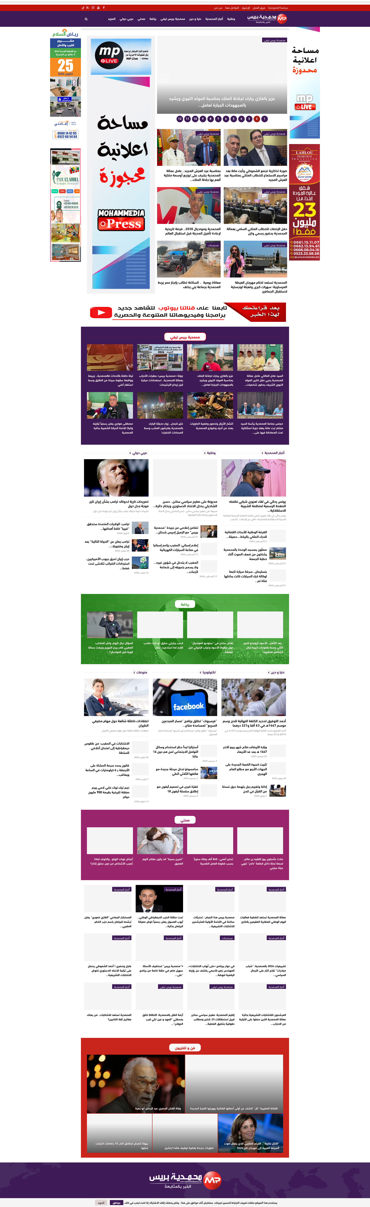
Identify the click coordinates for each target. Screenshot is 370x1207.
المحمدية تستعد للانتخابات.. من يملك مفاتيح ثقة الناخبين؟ (109, 1017)
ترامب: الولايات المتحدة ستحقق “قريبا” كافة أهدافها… (108, 525)
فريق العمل (259, 7)
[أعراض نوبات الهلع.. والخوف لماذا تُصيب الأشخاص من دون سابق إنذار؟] (110, 840)
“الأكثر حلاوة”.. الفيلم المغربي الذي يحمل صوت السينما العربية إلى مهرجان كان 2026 (251, 1145)
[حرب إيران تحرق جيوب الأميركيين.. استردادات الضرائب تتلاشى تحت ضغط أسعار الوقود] (140, 563)
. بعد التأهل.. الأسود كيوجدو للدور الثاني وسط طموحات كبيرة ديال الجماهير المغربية (263, 647)
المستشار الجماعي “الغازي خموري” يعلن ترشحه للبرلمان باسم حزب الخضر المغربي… (107, 921)
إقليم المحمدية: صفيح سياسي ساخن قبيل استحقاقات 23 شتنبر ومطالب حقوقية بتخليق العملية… (213, 1019)
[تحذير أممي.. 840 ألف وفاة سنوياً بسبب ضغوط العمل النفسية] (210, 840)
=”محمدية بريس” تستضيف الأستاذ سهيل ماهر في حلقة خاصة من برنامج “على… (161, 970)
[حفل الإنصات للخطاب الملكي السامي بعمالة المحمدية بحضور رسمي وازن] (255, 205)
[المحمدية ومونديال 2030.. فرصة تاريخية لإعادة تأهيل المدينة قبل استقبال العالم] (188, 205)
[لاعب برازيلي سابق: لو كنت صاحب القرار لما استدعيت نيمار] (160, 625)
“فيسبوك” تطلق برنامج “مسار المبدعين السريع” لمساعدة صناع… (189, 722)
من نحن (218, 7)
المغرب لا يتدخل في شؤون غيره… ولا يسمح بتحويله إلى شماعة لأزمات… (176, 566)
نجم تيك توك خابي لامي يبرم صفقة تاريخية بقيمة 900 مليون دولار (108, 791)
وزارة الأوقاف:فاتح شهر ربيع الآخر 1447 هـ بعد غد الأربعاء (245, 749)
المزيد (111, 18)
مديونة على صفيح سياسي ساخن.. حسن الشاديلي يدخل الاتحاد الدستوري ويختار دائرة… (185, 503)
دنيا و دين (195, 18)
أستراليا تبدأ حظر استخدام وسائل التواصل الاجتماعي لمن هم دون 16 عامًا (175, 751)
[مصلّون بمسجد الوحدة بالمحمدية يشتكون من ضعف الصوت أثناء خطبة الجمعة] (277, 553)
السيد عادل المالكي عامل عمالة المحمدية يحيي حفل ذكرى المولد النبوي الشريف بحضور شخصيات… (263, 380)
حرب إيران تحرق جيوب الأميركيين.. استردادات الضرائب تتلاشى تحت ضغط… (107, 563)
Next (165, 78)
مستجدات (213, 245)
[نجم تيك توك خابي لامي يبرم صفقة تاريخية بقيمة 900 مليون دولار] (140, 791)
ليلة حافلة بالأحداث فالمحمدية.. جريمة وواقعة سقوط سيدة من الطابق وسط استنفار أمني (110, 380)
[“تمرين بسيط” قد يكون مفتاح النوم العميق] (160, 840)
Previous (279, 78)
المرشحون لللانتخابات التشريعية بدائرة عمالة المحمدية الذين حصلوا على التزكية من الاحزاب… (262, 1019)
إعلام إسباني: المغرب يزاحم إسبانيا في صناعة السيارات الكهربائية (175, 547)
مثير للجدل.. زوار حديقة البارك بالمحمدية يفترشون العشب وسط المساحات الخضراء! (163, 428)
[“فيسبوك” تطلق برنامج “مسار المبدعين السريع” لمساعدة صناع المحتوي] (185, 697)
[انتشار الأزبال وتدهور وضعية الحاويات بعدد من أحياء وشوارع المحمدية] (210, 405)
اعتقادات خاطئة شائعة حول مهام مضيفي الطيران (120, 722)
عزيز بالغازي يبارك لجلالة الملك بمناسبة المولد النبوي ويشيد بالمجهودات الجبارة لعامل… (222, 101)
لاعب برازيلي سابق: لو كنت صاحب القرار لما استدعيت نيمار (163, 645)
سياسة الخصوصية (278, 7)
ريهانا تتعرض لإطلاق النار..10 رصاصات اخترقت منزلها (122, 1145)
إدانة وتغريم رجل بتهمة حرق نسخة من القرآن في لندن (244, 788)
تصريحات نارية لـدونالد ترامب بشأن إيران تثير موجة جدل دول (119, 503)
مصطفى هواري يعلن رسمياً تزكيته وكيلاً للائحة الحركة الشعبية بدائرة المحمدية (113, 428)
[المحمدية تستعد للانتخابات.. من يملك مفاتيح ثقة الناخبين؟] (107, 996)
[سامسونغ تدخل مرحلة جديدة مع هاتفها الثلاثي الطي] (209, 773)
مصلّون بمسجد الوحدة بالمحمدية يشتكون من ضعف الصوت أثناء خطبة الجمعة (245, 553)
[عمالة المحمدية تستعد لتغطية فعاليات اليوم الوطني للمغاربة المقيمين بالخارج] (262, 899)
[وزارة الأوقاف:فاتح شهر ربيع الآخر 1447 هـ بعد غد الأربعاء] (277, 751)
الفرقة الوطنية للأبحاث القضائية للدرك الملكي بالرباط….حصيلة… (246, 534)
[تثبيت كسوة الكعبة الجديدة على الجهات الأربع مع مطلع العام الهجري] (277, 768)
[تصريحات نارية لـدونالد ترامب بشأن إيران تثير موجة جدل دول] (116, 478)
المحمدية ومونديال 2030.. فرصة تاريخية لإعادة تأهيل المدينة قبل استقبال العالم (193, 230)
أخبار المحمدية (214, 18)
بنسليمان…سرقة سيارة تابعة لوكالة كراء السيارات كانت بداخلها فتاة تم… (245, 575)
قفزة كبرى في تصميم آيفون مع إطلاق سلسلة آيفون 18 (177, 788)
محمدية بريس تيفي (173, 18)
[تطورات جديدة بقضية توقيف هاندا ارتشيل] (185, 1133)
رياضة (153, 18)
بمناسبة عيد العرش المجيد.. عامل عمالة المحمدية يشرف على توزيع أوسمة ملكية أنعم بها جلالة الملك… (192, 175)
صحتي (141, 18)
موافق (116, 1202)
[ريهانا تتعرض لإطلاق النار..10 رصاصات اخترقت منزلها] (119, 1133)
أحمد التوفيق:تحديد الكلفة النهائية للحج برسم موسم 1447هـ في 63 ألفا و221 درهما (254, 722)
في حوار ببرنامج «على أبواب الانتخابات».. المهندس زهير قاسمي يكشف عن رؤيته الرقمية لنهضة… (211, 970)
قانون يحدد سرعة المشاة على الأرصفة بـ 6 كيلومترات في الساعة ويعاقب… (107, 769)
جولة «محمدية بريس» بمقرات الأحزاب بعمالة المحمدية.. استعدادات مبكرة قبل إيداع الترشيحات (161, 380)
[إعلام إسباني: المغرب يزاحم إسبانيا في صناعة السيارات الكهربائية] (209, 549)
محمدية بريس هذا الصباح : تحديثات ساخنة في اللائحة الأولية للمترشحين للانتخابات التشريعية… (213, 921)
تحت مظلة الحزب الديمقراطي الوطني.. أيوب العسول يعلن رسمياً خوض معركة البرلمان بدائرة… (160, 921)
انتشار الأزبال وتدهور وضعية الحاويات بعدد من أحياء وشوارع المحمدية (211, 425)
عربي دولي (126, 18)
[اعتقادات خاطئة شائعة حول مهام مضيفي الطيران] (116, 697)
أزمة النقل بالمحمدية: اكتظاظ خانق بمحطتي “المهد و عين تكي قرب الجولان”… (162, 1019)
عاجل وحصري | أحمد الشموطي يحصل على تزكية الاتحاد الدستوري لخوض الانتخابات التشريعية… (109, 970)
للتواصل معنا (232, 7)
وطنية (231, 18)
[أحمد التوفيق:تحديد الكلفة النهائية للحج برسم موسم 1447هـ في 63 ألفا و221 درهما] (253, 697)
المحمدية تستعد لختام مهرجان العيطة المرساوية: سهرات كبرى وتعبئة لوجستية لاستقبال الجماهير (259, 286)
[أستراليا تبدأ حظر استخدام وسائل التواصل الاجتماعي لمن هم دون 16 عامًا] (209, 751)
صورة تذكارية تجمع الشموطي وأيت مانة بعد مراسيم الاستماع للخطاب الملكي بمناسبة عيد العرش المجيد (255, 175)
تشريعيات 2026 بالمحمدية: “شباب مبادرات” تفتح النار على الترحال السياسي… (266, 970)
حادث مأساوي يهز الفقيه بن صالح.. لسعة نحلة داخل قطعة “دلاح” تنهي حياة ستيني (262, 863)
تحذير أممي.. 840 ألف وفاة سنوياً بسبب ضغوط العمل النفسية (213, 861)
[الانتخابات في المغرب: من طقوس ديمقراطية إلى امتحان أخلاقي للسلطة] (140, 747)
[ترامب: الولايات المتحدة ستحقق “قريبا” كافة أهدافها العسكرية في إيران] (140, 528)
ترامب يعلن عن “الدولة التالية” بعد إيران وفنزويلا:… (107, 543)
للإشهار (246, 7)
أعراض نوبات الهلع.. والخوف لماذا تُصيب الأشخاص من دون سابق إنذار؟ (111, 861)
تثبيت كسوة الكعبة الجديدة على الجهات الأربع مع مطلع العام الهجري (246, 768)
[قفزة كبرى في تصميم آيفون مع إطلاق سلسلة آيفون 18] (209, 790)
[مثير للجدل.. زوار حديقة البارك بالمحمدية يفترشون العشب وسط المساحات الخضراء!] (160, 405)
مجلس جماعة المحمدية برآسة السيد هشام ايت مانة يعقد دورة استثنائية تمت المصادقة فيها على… (262, 428)
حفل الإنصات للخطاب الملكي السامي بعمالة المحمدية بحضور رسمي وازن (257, 230)
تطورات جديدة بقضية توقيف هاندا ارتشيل (189, 1147)
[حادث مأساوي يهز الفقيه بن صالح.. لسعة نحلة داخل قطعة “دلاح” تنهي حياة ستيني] (260, 840)
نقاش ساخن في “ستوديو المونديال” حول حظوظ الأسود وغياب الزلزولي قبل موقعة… (210, 647)
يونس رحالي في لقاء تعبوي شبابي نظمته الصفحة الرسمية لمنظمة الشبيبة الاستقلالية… (257, 505)
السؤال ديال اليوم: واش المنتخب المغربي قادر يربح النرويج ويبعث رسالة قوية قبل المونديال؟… (110, 647)
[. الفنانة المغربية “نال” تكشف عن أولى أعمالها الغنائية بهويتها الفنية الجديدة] (234, 1084)
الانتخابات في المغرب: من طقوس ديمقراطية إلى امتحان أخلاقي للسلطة (106, 747)
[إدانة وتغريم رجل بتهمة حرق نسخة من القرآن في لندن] (277, 790)
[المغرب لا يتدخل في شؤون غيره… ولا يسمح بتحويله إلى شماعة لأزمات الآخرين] (209, 566)
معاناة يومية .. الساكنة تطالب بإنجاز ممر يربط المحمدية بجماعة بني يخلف (189, 284)
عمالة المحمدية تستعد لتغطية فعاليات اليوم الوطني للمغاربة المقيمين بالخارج (263, 919)
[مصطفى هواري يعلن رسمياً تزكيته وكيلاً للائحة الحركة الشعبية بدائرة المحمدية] (110, 405)
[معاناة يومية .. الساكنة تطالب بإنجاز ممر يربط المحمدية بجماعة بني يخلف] (188, 259)
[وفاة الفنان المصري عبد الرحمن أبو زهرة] (136, 1084)
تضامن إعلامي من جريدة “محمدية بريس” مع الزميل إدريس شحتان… (176, 529)
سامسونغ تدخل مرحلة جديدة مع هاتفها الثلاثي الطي (177, 771)
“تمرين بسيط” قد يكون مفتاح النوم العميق (162, 861)
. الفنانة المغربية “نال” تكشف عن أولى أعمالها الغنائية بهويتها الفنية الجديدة (234, 1108)
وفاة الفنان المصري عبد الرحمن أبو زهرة (158, 1108)
